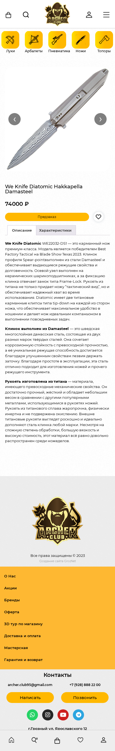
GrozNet (70, 561)
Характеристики (55, 230)
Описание (22, 230)
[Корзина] (8, 15)
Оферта (11, 612)
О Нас (10, 576)
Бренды (12, 600)
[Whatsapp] (32, 714)
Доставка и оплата (22, 636)
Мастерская (16, 647)
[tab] (21, 230)
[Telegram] (78, 714)
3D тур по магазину (23, 624)
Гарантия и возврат (23, 659)
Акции (10, 588)
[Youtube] (63, 714)
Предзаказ (47, 217)
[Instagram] (47, 714)
